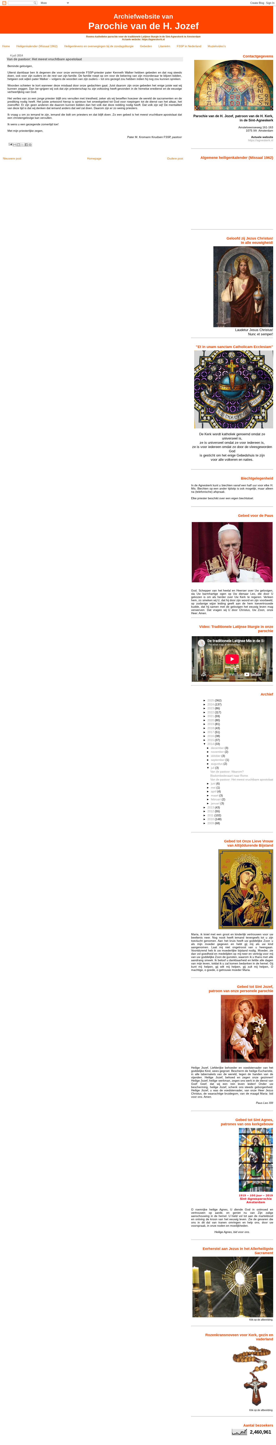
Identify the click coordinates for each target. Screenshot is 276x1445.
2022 (211, 712)
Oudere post (175, 158)
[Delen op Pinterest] (30, 145)
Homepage (94, 158)
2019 (211, 724)
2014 (211, 743)
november (218, 751)
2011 (211, 815)
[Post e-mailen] (10, 144)
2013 (211, 807)
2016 (211, 736)
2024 (211, 704)
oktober (216, 755)
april (214, 791)
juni (213, 783)
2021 (211, 716)
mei (213, 787)
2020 (211, 720)
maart (215, 795)
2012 (211, 811)
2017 (211, 732)
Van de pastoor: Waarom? (227, 771)
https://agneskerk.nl (260, 140)
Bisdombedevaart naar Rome (229, 775)
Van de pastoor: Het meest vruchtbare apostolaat (241, 779)
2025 (211, 700)
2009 (211, 823)
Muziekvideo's (217, 46)
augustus (217, 763)
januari (215, 803)
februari (216, 799)
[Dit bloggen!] (19, 145)
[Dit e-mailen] (15, 145)
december (218, 748)
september (218, 759)
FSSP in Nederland (189, 46)
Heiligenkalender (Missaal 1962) (37, 46)
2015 (211, 740)
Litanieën (164, 46)
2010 (211, 819)
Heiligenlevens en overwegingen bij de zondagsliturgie (99, 46)
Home (6, 46)
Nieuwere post (12, 158)
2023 (211, 708)
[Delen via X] (22, 145)
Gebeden (146, 46)
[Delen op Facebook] (26, 145)
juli (213, 767)
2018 (211, 728)
